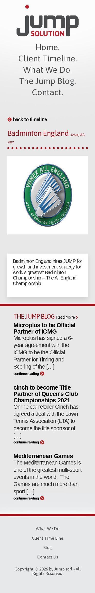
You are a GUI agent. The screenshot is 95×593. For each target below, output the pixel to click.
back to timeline (30, 119)
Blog (47, 547)
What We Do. (47, 69)
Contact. (47, 92)
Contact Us (47, 557)
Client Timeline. (47, 58)
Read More (65, 317)
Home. (47, 47)
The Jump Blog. (47, 81)
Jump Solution (47, 21)
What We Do (47, 528)
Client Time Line (47, 538)
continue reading (26, 374)
